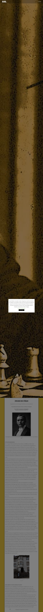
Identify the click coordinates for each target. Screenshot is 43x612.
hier (28, 306)
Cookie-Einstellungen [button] (21, 308)
